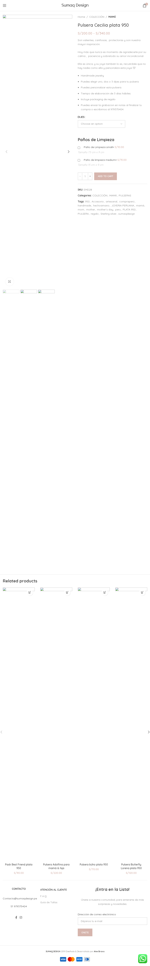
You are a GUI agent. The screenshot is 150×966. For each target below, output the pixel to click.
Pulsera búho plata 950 (94, 864)
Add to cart (105, 176)
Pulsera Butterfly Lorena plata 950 (131, 866)
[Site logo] (75, 5)
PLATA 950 (129, 209)
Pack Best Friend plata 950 (18, 866)
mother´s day (105, 209)
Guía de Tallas (48, 902)
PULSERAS (125, 195)
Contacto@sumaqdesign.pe (20, 898)
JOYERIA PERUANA (122, 205)
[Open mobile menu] (4, 5)
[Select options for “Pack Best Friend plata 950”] (30, 592)
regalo (95, 213)
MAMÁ (112, 16)
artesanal (111, 201)
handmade (84, 205)
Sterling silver (108, 213)
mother (90, 209)
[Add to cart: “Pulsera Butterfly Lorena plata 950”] (142, 592)
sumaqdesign (126, 213)
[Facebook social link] (16, 917)
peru (118, 209)
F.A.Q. (43, 896)
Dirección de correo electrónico (97, 914)
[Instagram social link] (20, 917)
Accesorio (98, 201)
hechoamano (101, 205)
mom (81, 209)
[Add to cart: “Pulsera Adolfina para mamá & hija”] (67, 592)
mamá (140, 205)
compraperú (126, 201)
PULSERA (83, 213)
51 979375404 (19, 906)
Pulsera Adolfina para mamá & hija (56, 866)
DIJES (81, 117)
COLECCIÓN (96, 16)
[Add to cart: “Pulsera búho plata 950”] (105, 592)
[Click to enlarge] (9, 282)
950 (87, 201)
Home (81, 16)
